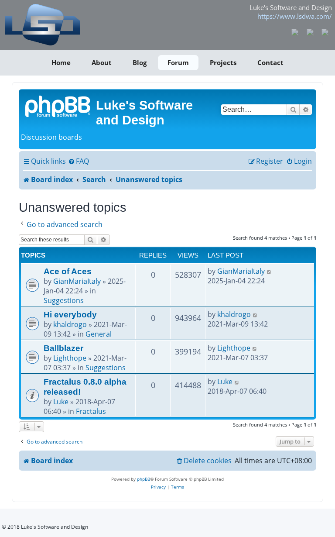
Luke (60, 401)
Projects (223, 62)
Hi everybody (70, 314)
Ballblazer (63, 348)
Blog (140, 62)
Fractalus (91, 411)
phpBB (143, 479)
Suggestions (64, 300)
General (98, 334)
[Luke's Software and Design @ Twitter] (325, 31)
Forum (178, 62)
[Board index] (58, 105)
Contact (270, 62)
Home (61, 62)
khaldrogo (70, 324)
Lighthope (69, 358)
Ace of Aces (68, 271)
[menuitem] (78, 161)
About (102, 62)
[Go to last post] (269, 271)
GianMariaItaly (77, 281)
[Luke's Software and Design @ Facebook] (295, 31)
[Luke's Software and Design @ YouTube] (310, 31)
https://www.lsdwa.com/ (294, 16)
